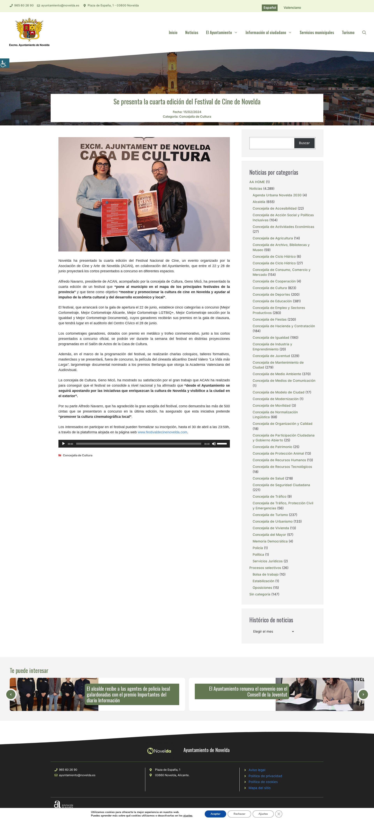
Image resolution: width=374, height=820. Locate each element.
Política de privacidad (265, 776)
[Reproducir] (63, 444)
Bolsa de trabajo (266, 574)
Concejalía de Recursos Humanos (279, 460)
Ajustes (263, 814)
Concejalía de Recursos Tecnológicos (282, 467)
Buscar (304, 143)
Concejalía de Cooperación (274, 281)
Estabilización (263, 581)
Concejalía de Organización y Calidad (282, 424)
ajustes (187, 815)
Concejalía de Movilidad (272, 405)
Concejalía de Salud (268, 478)
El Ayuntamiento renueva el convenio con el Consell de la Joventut (248, 691)
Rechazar (239, 814)
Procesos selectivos (265, 568)
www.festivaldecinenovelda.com (162, 432)
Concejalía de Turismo (270, 515)
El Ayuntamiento (219, 32)
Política (258, 554)
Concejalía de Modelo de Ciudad (278, 392)
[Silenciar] (214, 444)
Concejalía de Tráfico (269, 496)
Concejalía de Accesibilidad (275, 208)
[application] (144, 444)
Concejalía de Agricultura (273, 238)
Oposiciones (262, 588)
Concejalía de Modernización (276, 399)
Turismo (348, 32)
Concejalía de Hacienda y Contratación (284, 326)
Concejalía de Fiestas (270, 319)
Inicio (173, 32)
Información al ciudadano (266, 32)
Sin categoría (259, 594)
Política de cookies (263, 782)
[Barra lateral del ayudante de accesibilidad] (4, 63)
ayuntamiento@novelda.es (60, 5)
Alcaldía (259, 202)
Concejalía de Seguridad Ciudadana (281, 485)
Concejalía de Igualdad (271, 337)
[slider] (222, 443)
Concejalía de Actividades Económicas (283, 227)
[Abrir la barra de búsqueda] (364, 32)
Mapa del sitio (260, 788)
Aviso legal (257, 770)
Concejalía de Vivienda (271, 528)
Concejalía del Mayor (269, 535)
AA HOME (257, 182)
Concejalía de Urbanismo (273, 521)
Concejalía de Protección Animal (278, 453)
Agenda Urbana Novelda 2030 (277, 195)
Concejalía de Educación (272, 301)
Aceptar (215, 814)
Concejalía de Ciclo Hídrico (274, 256)
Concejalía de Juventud (271, 356)
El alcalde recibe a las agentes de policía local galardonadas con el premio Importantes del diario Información (128, 694)
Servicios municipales (317, 32)
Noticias (191, 32)
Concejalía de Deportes (271, 294)
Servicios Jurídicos (268, 561)
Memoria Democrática (270, 541)
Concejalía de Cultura (195, 116)
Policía (258, 548)
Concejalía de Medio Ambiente (277, 374)
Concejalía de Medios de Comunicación (284, 381)
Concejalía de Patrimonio (272, 447)
